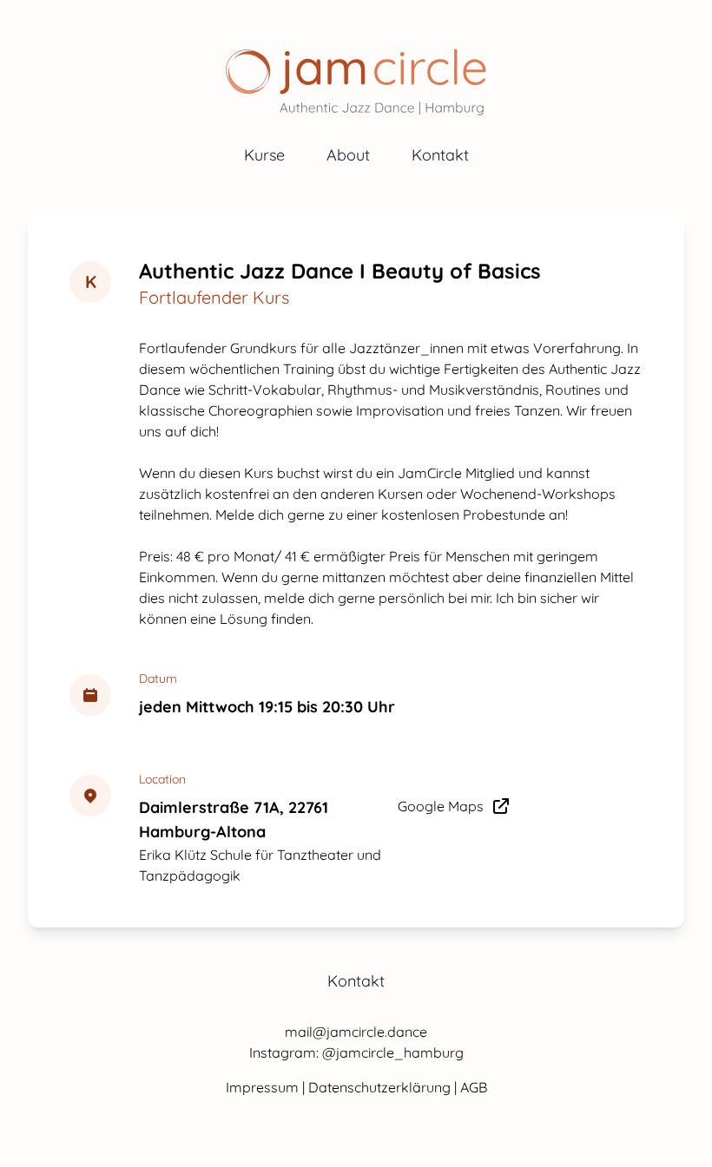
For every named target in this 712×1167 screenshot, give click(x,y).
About (348, 155)
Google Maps (441, 806)
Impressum (264, 1087)
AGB (473, 1087)
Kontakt (440, 155)
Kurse (264, 155)
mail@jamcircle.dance (356, 1031)
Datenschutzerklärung (381, 1087)
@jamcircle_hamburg (393, 1052)
